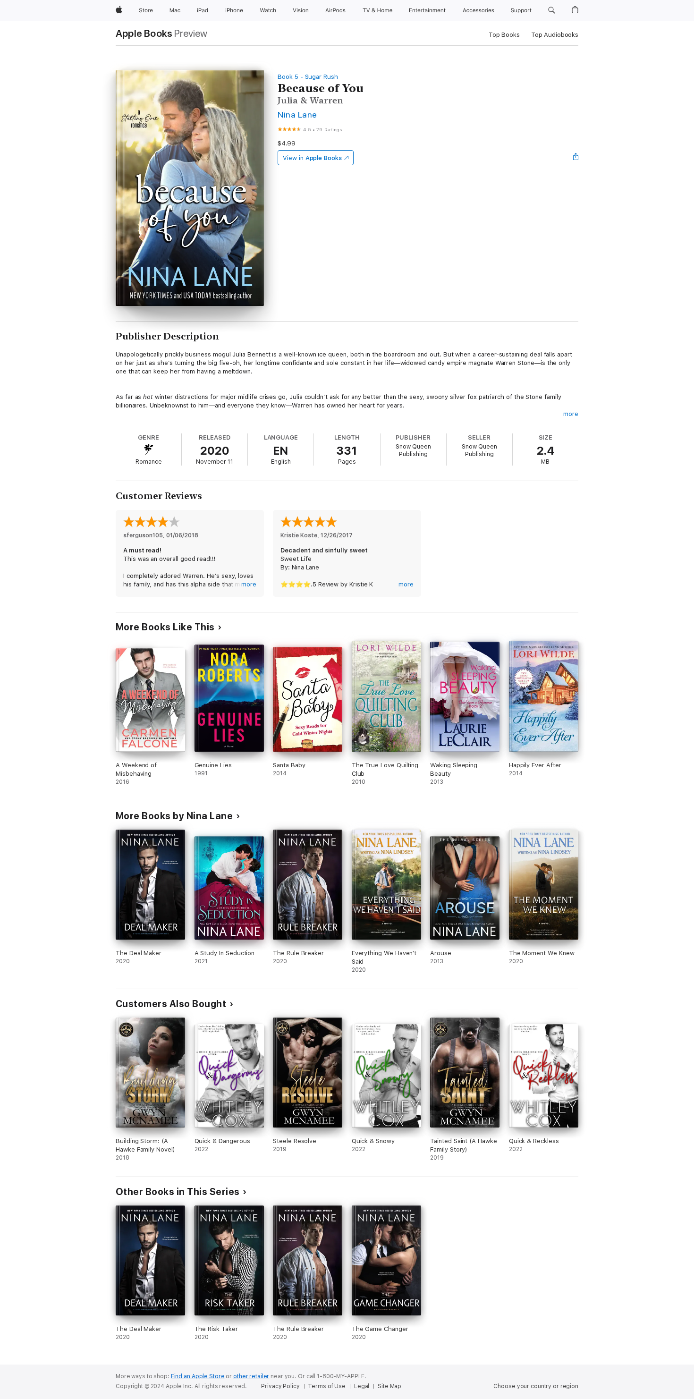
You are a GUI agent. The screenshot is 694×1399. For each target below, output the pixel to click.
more (570, 413)
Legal (361, 1386)
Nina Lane (297, 114)
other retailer (251, 1376)
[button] (551, 10)
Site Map (389, 1386)
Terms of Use (327, 1386)
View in (312, 157)
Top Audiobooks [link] (554, 34)
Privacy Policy (280, 1386)
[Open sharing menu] (576, 158)
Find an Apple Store (198, 1376)
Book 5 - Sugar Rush (308, 76)
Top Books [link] (504, 34)
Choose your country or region (535, 1386)
